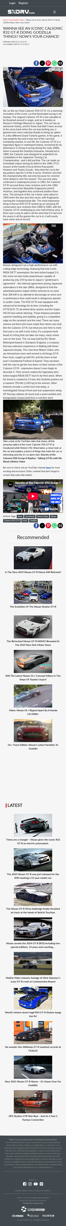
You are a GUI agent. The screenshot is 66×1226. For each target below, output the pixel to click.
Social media (13, 20)
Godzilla (33, 521)
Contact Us (38, 1191)
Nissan (53, 516)
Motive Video (42, 516)
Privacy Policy (21, 1191)
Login (12, 3)
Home (5, 20)
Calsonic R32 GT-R (11, 521)
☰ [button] (54, 12)
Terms (30, 1191)
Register (23, 3)
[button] (36, 63)
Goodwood (29, 516)
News (22, 20)
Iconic (24, 521)
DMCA (47, 1191)
